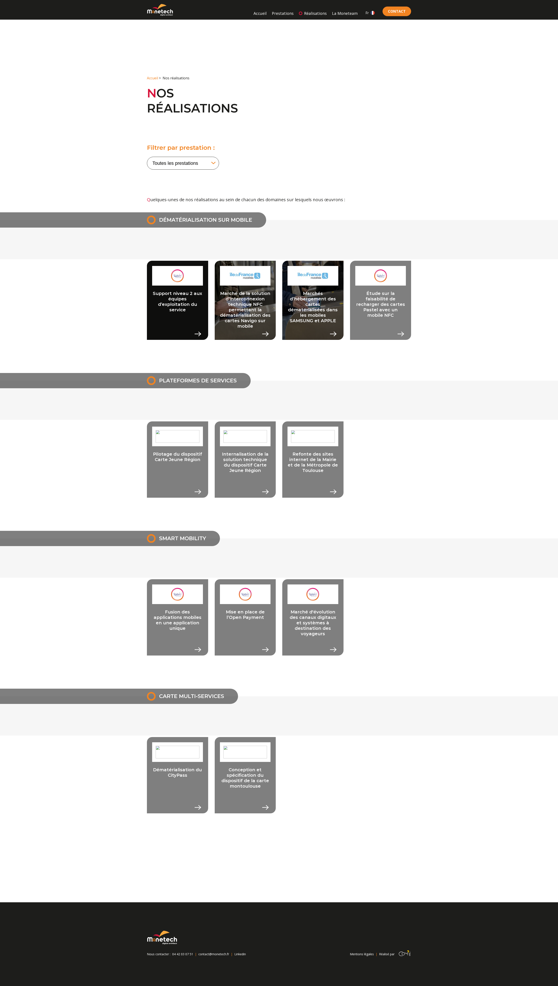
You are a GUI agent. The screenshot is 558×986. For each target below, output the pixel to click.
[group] (177, 300)
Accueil (260, 13)
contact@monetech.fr (213, 954)
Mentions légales (362, 954)
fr (367, 12)
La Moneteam (345, 13)
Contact (397, 11)
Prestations (283, 13)
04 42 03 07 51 (182, 954)
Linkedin (240, 954)
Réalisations (315, 13)
